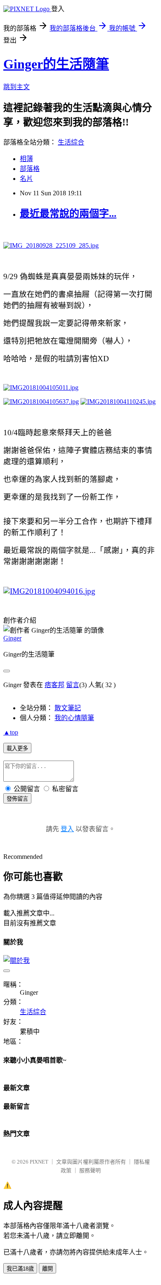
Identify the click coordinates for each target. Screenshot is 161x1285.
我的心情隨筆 (74, 717)
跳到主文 (16, 86)
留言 (72, 684)
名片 (26, 178)
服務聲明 (90, 1170)
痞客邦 (54, 684)
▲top (10, 732)
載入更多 (17, 748)
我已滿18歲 (20, 1269)
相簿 (26, 158)
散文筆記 (67, 707)
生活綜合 (71, 142)
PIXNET (39, 1162)
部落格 (30, 168)
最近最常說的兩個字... (68, 213)
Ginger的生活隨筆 (56, 64)
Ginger (12, 638)
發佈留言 (17, 799)
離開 (47, 1269)
